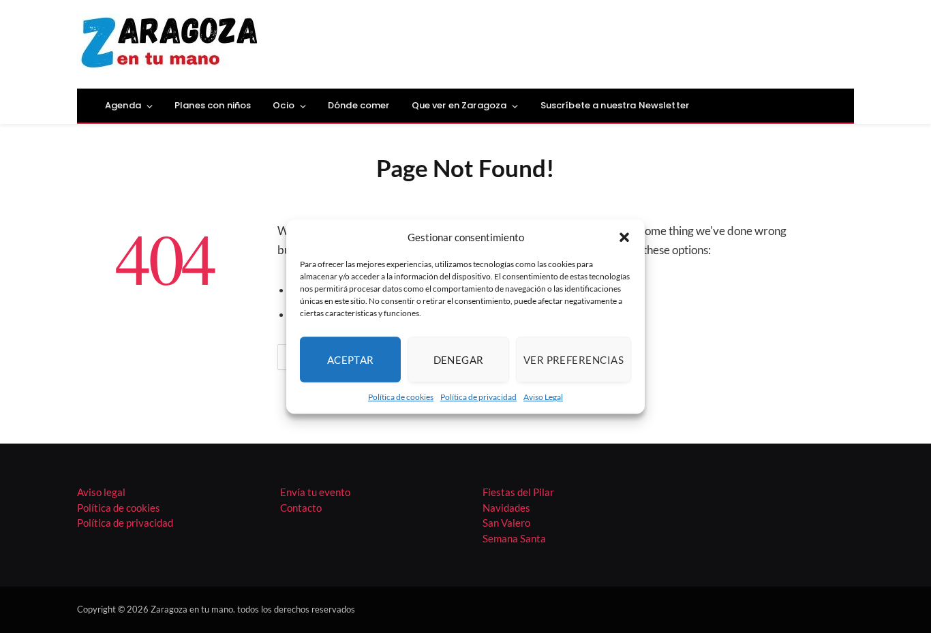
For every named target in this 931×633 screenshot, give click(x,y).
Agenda (123, 105)
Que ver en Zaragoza (459, 105)
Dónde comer (359, 105)
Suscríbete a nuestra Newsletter (614, 105)
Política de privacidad (478, 397)
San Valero (506, 522)
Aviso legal (101, 492)
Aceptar (350, 360)
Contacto (301, 507)
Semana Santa (514, 538)
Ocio (283, 105)
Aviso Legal (543, 397)
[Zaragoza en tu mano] (169, 44)
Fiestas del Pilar (518, 492)
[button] (624, 237)
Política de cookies (400, 397)
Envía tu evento (315, 492)
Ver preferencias (573, 360)
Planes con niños (212, 105)
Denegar (458, 360)
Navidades (506, 507)
